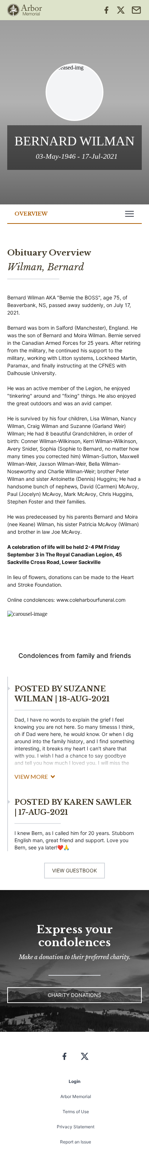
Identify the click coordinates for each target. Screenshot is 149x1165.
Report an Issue (75, 1141)
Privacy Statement (75, 1126)
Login (74, 1081)
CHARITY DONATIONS (74, 995)
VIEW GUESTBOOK (74, 870)
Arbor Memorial (75, 1096)
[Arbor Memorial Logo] (24, 10)
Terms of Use (76, 1111)
